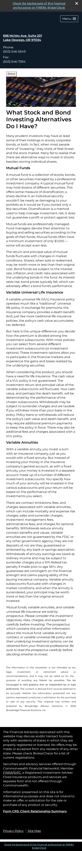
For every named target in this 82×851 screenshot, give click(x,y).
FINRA (8, 772)
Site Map (34, 831)
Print (11, 74)
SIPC (17, 772)
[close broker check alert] (76, 3)
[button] (69, 18)
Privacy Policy (13, 831)
